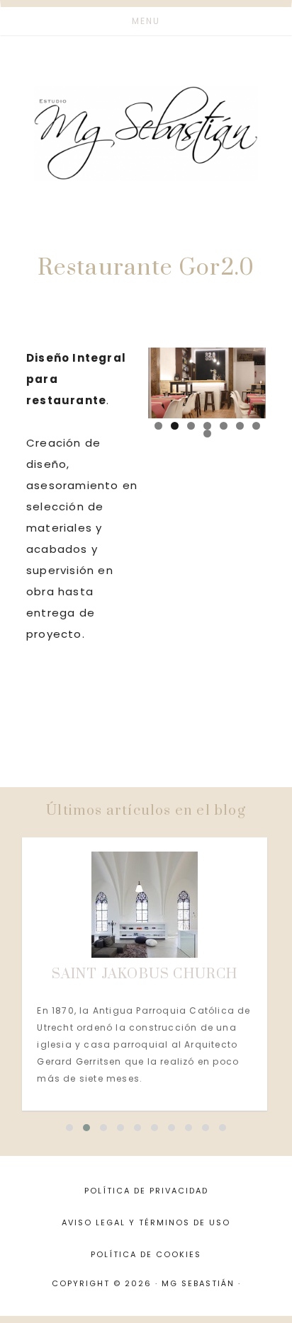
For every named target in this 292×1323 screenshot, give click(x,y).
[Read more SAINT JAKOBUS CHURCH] (144, 905)
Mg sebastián (146, 133)
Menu (146, 21)
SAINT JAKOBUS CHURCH (145, 974)
